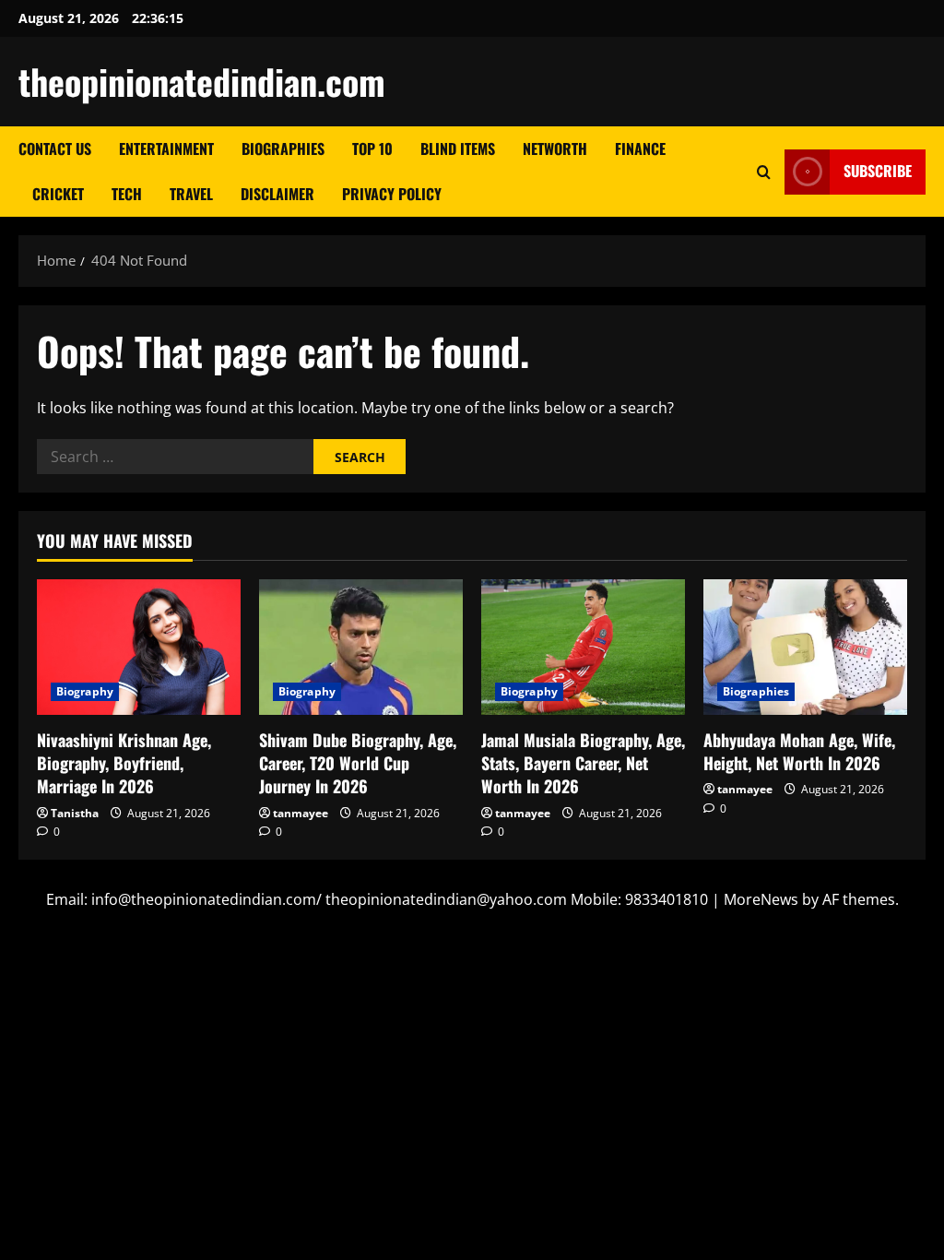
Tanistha (75, 813)
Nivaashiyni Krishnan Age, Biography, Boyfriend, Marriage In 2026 (124, 763)
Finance (640, 148)
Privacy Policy (392, 194)
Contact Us (54, 148)
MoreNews (761, 899)
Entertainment (166, 148)
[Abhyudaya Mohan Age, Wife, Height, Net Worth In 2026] (805, 647)
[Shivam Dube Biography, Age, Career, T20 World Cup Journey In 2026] (361, 647)
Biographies (283, 148)
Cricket (58, 194)
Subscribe (878, 171)
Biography (84, 691)
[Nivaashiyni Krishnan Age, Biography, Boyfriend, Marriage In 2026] (139, 647)
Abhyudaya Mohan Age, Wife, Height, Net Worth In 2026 (799, 751)
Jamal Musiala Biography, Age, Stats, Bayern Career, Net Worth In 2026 (583, 763)
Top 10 (372, 148)
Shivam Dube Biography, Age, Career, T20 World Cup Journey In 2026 (357, 763)
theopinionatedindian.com (201, 81)
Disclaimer (277, 194)
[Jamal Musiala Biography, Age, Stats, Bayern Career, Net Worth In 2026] (583, 647)
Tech (127, 194)
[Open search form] (764, 172)
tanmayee (300, 813)
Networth (555, 148)
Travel (191, 194)
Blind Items (457, 148)
